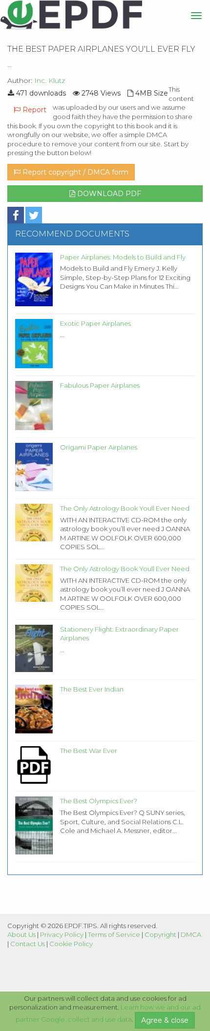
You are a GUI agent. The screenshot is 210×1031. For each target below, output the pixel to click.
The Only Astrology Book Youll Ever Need (124, 508)
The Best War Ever (88, 750)
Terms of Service (114, 934)
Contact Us (27, 944)
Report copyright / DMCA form (74, 172)
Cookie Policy (71, 944)
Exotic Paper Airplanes (95, 323)
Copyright (160, 934)
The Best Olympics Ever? (98, 801)
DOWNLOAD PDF (108, 193)
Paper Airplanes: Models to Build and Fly (123, 257)
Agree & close (165, 1020)
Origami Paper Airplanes (98, 447)
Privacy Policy (62, 934)
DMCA (191, 934)
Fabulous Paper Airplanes (100, 385)
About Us (21, 934)
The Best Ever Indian (92, 689)
